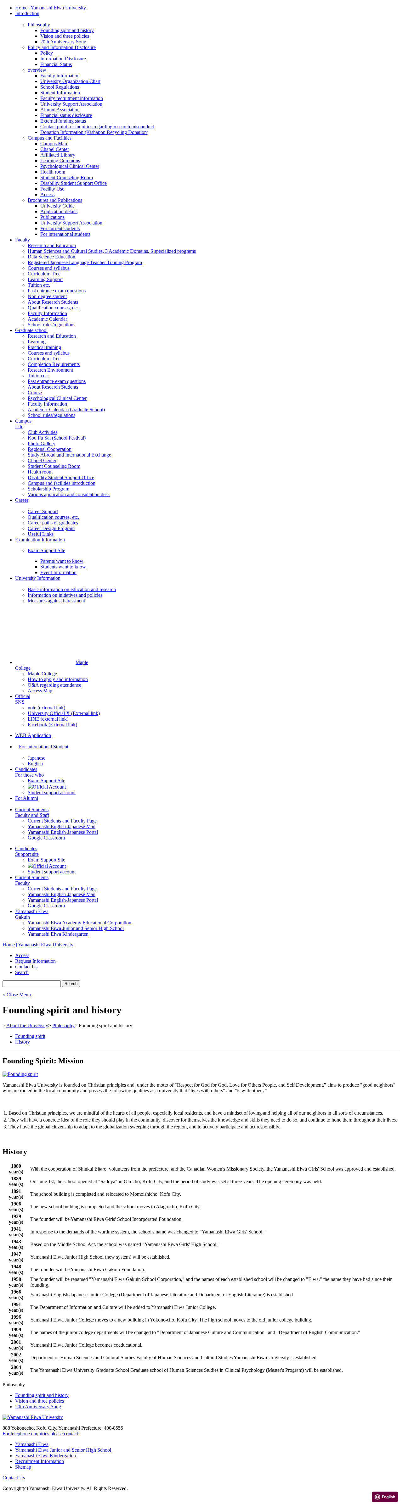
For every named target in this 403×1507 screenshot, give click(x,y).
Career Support (43, 511)
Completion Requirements (54, 364)
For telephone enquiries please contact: (41, 1433)
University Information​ (37, 578)
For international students (65, 234)
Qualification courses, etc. (53, 307)
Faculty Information (60, 75)
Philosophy (39, 24)
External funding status (63, 121)
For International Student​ (43, 746)
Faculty (22, 239)
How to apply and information (58, 679)
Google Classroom (46, 837)
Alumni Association (60, 109)
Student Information (60, 92)
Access (47, 194)
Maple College (42, 673)
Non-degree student (47, 296)
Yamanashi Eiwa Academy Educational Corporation (79, 922)
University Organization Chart (70, 81)
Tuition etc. (39, 285)
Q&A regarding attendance (54, 685)
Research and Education (52, 245)
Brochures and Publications (55, 200)
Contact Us (14, 1477)
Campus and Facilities (49, 138)
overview (37, 70)
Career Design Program (51, 528)
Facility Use (52, 188)
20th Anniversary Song (63, 41)
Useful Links (41, 534)
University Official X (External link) (64, 713)
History (22, 1041)
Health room (52, 172)
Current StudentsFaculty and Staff (32, 812)
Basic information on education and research (72, 589)
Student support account (52, 792)
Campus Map (53, 143)
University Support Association (71, 104)
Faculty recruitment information (71, 98)
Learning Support (45, 279)
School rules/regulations (51, 324)
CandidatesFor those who (29, 772)
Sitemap (23, 1467)
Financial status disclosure (66, 115)
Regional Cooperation (49, 449)
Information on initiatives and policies (65, 595)
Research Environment (50, 370)
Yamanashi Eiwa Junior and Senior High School (76, 928)
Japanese (36, 758)
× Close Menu (17, 994)
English (35, 763)
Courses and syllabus (49, 268)
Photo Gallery (41, 443)
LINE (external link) (48, 719)
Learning (37, 341)
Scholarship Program (48, 488)
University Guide (57, 205)
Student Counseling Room (66, 177)
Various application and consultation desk (69, 494)
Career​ (21, 500)
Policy (46, 53)
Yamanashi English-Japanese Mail (61, 826)
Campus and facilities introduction (61, 483)
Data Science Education (51, 256)
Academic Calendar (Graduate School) (66, 409)
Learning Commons (60, 160)
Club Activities (42, 432)
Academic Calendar (47, 319)
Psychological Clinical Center (69, 166)
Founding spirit (30, 1036)
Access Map (40, 690)
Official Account (49, 787)
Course (35, 392)
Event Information (58, 572)
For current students (60, 228)
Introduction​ (27, 13)
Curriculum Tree (44, 273)
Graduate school (31, 330)
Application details (58, 211)
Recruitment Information (39, 1461)
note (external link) (46, 707)
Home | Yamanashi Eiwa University (50, 7)
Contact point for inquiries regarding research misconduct (97, 126)
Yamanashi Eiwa (31, 1444)
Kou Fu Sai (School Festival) (57, 437)
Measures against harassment (56, 600)
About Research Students (53, 302)
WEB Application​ (33, 735)
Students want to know (63, 566)
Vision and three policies (64, 36)
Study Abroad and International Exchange (69, 454)
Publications (52, 217)
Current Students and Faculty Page (62, 820)
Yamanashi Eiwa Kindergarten (58, 934)
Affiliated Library (57, 155)
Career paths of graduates (53, 522)
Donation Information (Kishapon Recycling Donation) (94, 132)
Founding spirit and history (67, 30)
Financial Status (56, 64)
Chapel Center (54, 149)
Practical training (44, 347)
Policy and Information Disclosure (62, 47)
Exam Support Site (46, 550)
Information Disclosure (63, 58)
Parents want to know (61, 561)
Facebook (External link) (52, 724)
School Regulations (59, 87)
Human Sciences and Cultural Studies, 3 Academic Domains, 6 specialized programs (112, 251)
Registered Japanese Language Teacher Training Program (85, 262)
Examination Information (40, 539)
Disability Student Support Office (73, 183)
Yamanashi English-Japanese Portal (63, 832)
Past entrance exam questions (57, 290)
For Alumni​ (26, 798)
